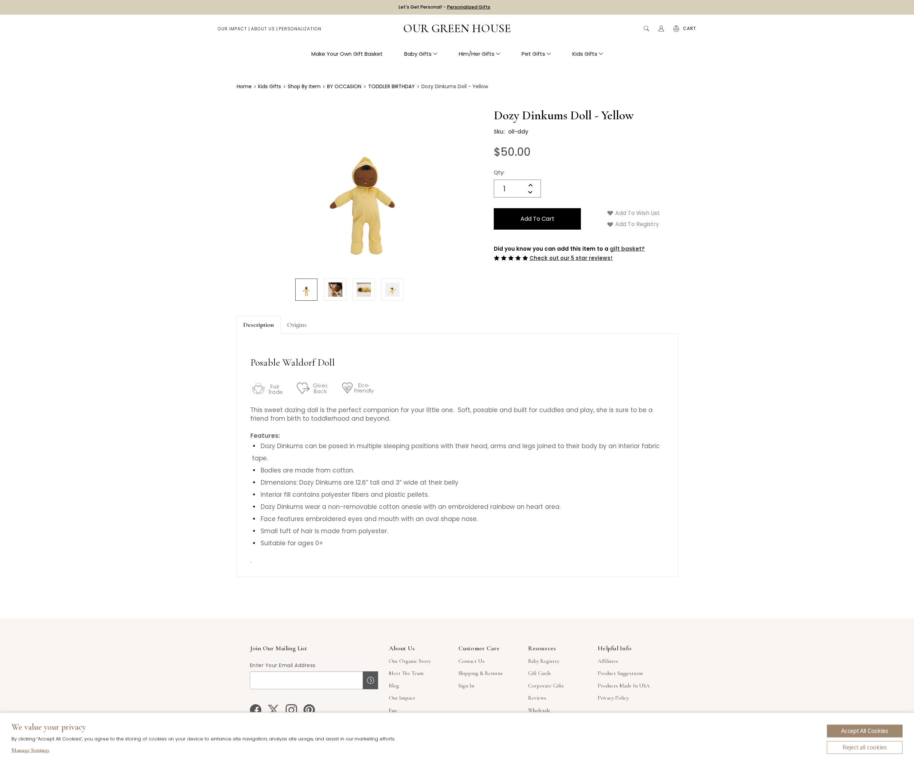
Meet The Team (406, 673)
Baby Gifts (418, 53)
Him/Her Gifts (476, 53)
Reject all (865, 747)
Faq (393, 710)
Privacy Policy (613, 698)
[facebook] (255, 710)
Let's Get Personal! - (444, 7)
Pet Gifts (533, 53)
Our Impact (232, 29)
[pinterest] (309, 710)
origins (297, 325)
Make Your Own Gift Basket (347, 53)
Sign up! (370, 680)
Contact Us (471, 661)
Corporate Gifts (546, 685)
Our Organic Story (410, 661)
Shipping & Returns (480, 673)
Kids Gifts (584, 53)
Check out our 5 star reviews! (571, 258)
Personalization (300, 29)
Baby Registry (543, 661)
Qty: (499, 172)
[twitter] (273, 710)
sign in (466, 685)
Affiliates (608, 661)
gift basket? (627, 248)
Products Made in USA (624, 685)
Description (258, 325)
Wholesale (539, 710)
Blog (394, 685)
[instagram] (291, 710)
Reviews (537, 698)
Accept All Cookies (864, 731)
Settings (30, 751)
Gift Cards (539, 673)
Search (646, 28)
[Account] (661, 28)
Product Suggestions (620, 673)
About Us (263, 29)
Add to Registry (636, 224)
